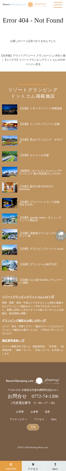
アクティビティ (18, 419)
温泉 (47, 411)
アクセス (39, 419)
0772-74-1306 (45, 396)
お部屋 (20, 411)
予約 (33, 427)
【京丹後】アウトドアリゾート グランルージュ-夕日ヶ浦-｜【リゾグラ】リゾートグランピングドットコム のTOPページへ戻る (33, 60)
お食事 (34, 411)
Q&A (54, 419)
